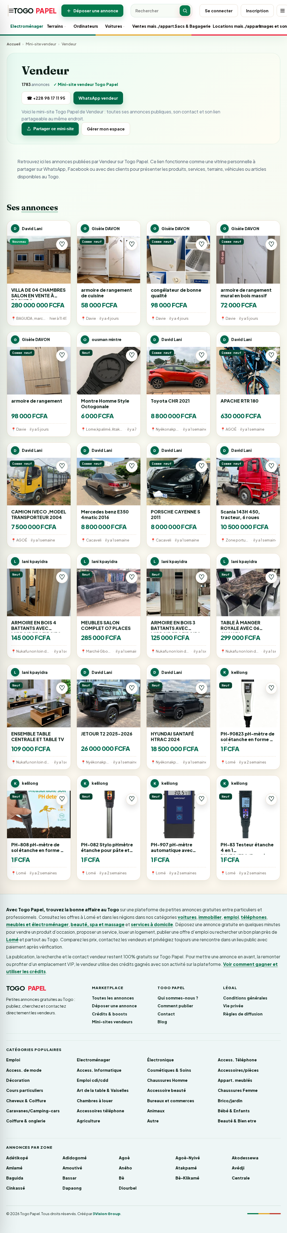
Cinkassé (15, 1187)
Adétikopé (17, 1157)
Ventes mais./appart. (146, 26)
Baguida (14, 1177)
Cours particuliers (24, 1090)
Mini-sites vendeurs (112, 1021)
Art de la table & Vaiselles (103, 1090)
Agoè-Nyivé (187, 1157)
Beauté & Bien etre (237, 1120)
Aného (125, 1167)
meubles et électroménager (37, 924)
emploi (231, 917)
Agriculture (88, 1120)
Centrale (241, 1177)
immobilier (210, 917)
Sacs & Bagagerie (186, 26)
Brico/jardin (230, 1100)
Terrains (53, 26)
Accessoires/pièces (238, 1070)
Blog (162, 1021)
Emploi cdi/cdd (92, 1080)
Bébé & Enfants (234, 1110)
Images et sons (269, 26)
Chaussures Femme (238, 1090)
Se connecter (219, 10)
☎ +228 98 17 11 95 (46, 98)
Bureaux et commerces (170, 1100)
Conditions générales (245, 997)
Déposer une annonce (95, 10)
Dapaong (72, 1187)
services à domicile (152, 924)
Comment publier (175, 1005)
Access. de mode (23, 1070)
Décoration (18, 1080)
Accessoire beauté (166, 1090)
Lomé (12, 939)
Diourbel (127, 1187)
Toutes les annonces (113, 997)
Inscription (257, 10)
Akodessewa (245, 1157)
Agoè (124, 1157)
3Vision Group (107, 1213)
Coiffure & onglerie (25, 1120)
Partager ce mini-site (53, 129)
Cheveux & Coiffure (26, 1100)
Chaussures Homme (167, 1080)
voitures (187, 917)
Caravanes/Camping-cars (33, 1110)
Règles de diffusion (243, 1013)
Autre (153, 1120)
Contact (166, 1013)
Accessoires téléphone (100, 1110)
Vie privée (233, 1005)
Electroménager (21, 26)
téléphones (254, 917)
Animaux (156, 1110)
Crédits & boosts (109, 1013)
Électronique (160, 1059)
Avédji (238, 1167)
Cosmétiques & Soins (169, 1070)
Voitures (111, 26)
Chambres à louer (95, 1100)
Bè (121, 1177)
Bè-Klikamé (187, 1177)
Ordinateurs (81, 26)
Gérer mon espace (106, 128)
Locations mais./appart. (228, 26)
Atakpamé (186, 1167)
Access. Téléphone (237, 1059)
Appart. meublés (235, 1080)
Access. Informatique (99, 1070)
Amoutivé (72, 1167)
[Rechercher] (185, 10)
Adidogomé (75, 1157)
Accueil (13, 44)
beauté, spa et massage (97, 924)
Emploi (13, 1059)
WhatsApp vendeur (98, 98)
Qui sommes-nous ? (178, 997)
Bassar (70, 1177)
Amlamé (14, 1167)
